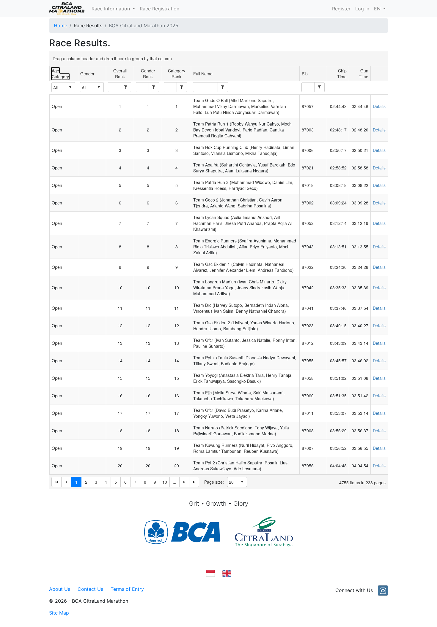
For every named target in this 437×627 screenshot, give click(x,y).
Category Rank (176, 74)
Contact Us (90, 589)
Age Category (60, 74)
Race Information (111, 9)
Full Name (203, 74)
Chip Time (342, 74)
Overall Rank (120, 74)
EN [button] (378, 9)
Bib (305, 74)
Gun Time (363, 74)
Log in (362, 9)
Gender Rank (148, 74)
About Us (59, 589)
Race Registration (159, 9)
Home (60, 25)
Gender (87, 74)
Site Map (59, 613)
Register (341, 9)
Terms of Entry (127, 589)
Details (379, 106)
